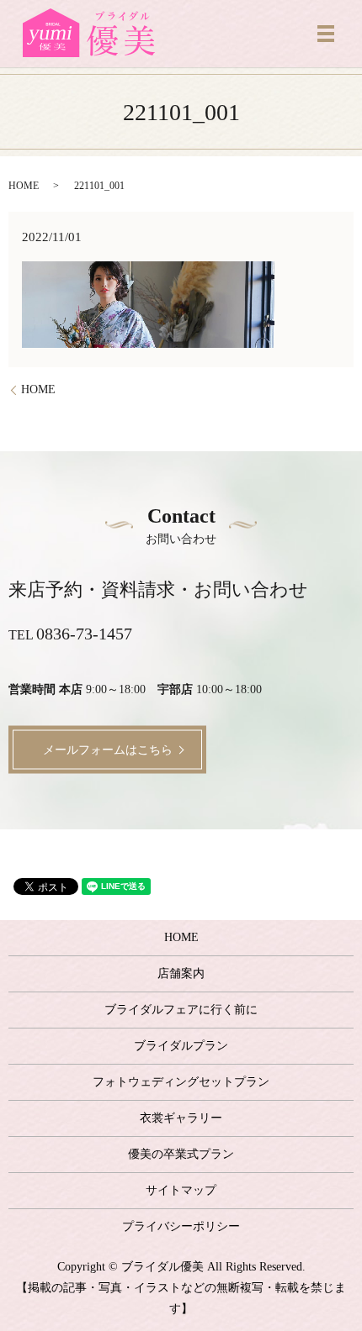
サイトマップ (181, 1190)
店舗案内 (181, 973)
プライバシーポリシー (181, 1226)
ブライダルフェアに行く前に (181, 1009)
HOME (23, 186)
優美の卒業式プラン (181, 1154)
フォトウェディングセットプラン (181, 1082)
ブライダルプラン (181, 1045)
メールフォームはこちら (108, 749)
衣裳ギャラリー (181, 1118)
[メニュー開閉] (325, 33)
